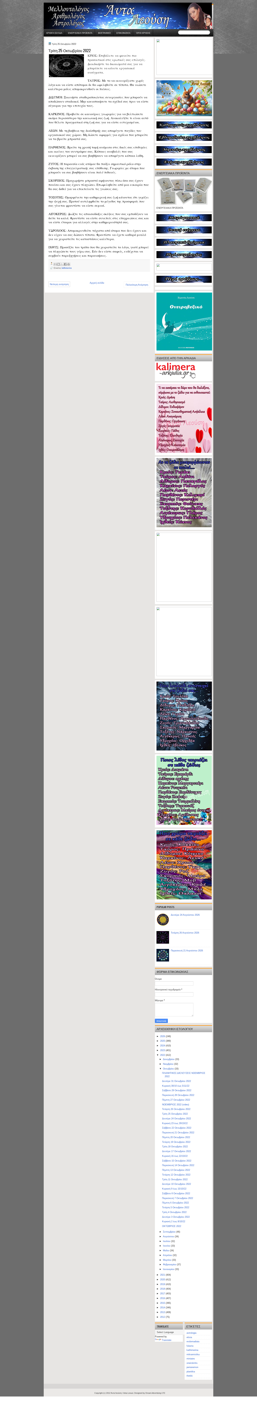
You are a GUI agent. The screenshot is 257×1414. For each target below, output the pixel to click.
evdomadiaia (193, 1341)
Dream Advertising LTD (155, 1393)
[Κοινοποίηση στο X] (62, 264)
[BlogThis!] (58, 264)
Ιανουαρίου (169, 1269)
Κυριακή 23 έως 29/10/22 (175, 1123)
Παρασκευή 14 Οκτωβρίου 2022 (178, 1165)
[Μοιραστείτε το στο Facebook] (65, 264)
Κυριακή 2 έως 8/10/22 (173, 1221)
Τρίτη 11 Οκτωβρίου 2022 (175, 1179)
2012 (163, 1317)
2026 (163, 1036)
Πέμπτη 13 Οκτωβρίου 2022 (176, 1170)
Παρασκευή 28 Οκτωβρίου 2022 (178, 1095)
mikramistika (193, 1354)
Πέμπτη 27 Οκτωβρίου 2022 (176, 1100)
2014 (163, 1307)
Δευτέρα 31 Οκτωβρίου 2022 (176, 1081)
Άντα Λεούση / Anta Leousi (122, 1393)
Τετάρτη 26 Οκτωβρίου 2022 (176, 1109)
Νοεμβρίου (168, 1064)
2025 (163, 1041)
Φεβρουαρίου (170, 1264)
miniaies (191, 1358)
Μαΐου (166, 1250)
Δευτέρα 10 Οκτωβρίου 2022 (176, 1184)
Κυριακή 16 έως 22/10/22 (175, 1156)
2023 (163, 1050)
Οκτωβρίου (169, 1068)
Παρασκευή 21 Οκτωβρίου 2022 (178, 1132)
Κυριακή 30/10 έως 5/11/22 (175, 1086)
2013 (163, 1312)
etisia (189, 1337)
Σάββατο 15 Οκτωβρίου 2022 (176, 1160)
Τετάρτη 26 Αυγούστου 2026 (185, 932)
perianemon (192, 1367)
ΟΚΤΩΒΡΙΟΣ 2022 (171, 1226)
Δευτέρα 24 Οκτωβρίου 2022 (176, 1118)
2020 (163, 1279)
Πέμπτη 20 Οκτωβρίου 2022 (176, 1137)
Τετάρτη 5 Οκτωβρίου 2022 (175, 1207)
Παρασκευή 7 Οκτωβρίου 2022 (177, 1198)
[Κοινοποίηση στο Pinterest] (68, 264)
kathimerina (67, 267)
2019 (163, 1284)
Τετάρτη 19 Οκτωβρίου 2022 (176, 1142)
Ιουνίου (167, 1245)
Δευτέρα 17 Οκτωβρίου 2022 (176, 1151)
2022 (163, 1055)
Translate (166, 1340)
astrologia (191, 1333)
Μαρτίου (167, 1260)
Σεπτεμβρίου (169, 1231)
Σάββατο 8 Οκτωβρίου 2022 (176, 1193)
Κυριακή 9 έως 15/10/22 (174, 1188)
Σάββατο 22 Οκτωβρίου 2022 (176, 1128)
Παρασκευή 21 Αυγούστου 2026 (187, 950)
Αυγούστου (169, 1236)
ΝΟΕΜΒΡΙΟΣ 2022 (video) (175, 1104)
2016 (163, 1298)
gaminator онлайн (60, 1)
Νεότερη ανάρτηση (59, 284)
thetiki (190, 1375)
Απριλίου (168, 1255)
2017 (163, 1293)
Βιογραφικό (104, 32)
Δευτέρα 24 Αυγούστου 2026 (185, 915)
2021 (163, 1274)
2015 (163, 1303)
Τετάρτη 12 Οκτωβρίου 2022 (176, 1174)
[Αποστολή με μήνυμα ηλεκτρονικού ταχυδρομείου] (55, 264)
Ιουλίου (167, 1241)
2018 (163, 1288)
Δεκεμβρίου (169, 1059)
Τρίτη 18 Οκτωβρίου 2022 (175, 1146)
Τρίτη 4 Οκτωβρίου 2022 (174, 1212)
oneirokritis (192, 1363)
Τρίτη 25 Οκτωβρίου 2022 (175, 1114)
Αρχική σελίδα (54, 32)
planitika (191, 1371)
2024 (163, 1045)
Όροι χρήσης (143, 32)
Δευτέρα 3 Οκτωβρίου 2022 (176, 1217)
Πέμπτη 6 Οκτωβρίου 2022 (175, 1202)
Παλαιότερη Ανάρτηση (137, 284)
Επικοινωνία (123, 32)
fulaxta (190, 1346)
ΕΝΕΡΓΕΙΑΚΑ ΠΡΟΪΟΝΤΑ (80, 32)
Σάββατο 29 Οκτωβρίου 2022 (176, 1090)
